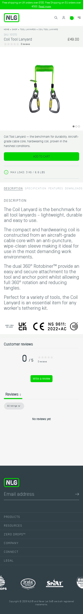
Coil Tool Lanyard (48, 29)
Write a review (41, 378)
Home (6, 29)
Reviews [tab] (13, 394)
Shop (14, 29)
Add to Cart (41, 156)
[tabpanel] (41, 432)
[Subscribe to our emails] (77, 494)
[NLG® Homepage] (11, 17)
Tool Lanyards (28, 29)
